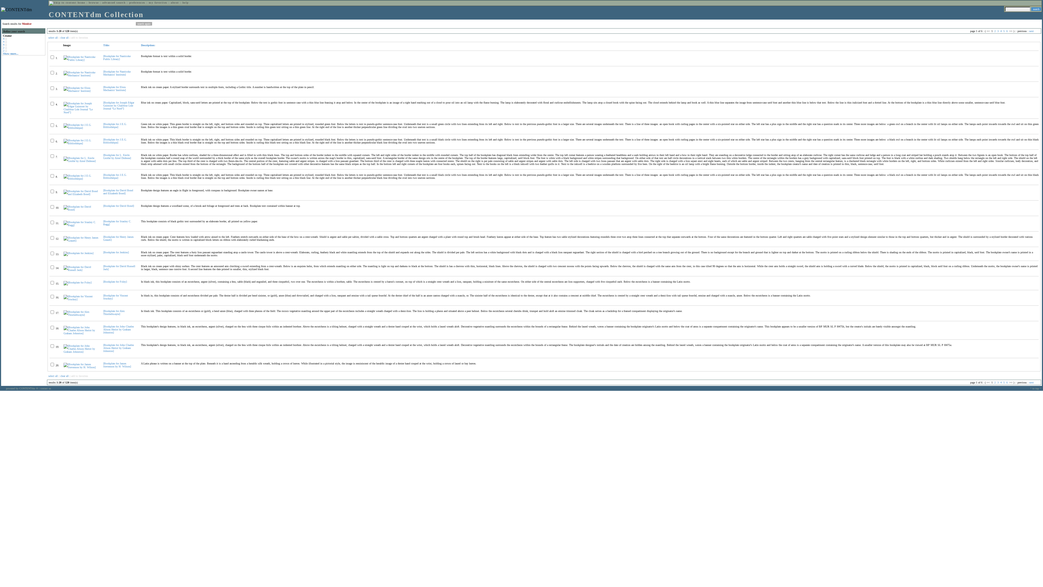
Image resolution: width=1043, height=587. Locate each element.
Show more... (10, 53)
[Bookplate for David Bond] (118, 205)
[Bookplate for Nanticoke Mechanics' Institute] (117, 73)
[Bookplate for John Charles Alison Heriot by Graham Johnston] (118, 329)
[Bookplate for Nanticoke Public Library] (117, 58)
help (186, 2)
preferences (137, 2)
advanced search (113, 2)
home (81, 2)
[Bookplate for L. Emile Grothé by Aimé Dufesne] (117, 157)
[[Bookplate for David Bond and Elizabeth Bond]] (81, 194)
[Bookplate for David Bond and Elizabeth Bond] (118, 192)
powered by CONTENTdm (22, 388)
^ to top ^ (1035, 388)
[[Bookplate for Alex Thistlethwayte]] (81, 314)
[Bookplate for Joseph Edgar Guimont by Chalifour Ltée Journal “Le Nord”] (118, 105)
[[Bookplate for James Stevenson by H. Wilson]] (81, 367)
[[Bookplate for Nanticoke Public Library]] (81, 59)
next (1031, 31)
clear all (64, 37)
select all (53, 37)
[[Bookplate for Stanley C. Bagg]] (81, 225)
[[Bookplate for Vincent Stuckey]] (81, 299)
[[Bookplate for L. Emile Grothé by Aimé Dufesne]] (81, 161)
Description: (148, 45)
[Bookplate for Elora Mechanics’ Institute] (114, 89)
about (175, 2)
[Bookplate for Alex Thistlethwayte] (114, 313)
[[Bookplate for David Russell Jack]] (81, 269)
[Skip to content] (62, 2)
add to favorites (79, 37)
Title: (106, 45)
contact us (45, 388)
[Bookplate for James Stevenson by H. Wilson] (117, 365)
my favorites (158, 2)
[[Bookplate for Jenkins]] (78, 253)
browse (94, 2)
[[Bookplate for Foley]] (78, 282)
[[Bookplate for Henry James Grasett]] (81, 240)
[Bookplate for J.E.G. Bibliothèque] (115, 126)
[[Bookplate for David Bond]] (81, 209)
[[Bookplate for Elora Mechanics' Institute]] (81, 90)
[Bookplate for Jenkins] (116, 252)
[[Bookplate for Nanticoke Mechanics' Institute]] (81, 75)
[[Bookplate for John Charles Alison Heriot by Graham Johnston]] (81, 333)
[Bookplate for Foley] (115, 281)
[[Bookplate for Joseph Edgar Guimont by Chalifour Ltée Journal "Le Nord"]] (81, 112)
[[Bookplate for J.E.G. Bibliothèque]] (81, 127)
